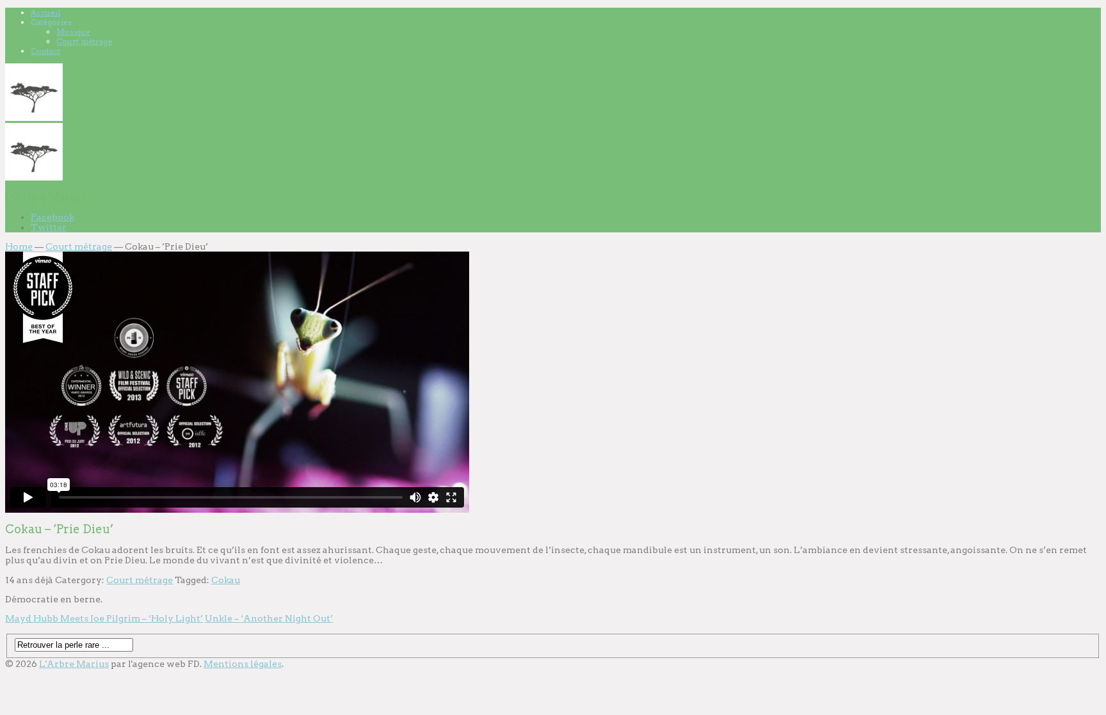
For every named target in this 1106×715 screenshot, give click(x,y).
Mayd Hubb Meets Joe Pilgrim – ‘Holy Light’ (104, 618)
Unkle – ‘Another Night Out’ (269, 618)
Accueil (45, 12)
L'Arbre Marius (74, 664)
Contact (45, 51)
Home (19, 246)
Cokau (225, 580)
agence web (159, 664)
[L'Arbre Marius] (34, 118)
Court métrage (84, 41)
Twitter (49, 227)
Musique (73, 31)
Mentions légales (243, 664)
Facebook (52, 217)
